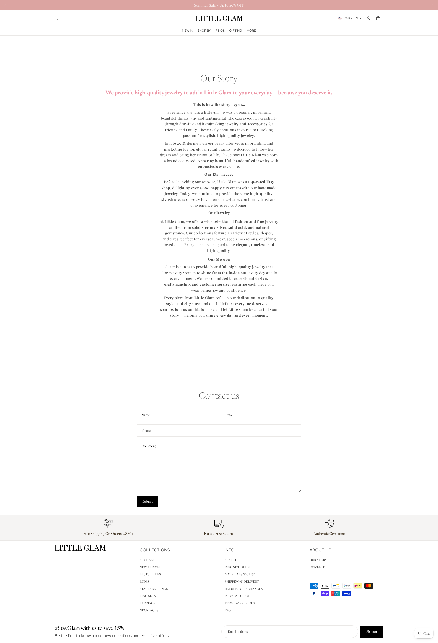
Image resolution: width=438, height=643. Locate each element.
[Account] (368, 18)
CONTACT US (319, 567)
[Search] (56, 18)
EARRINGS (147, 603)
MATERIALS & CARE (240, 574)
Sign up (371, 631)
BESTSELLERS (150, 574)
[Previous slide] (5, 5)
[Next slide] (433, 5)
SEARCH (231, 560)
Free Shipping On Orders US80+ (108, 534)
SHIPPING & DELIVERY (242, 581)
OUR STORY (318, 560)
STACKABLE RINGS (154, 588)
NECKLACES (149, 610)
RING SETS (148, 596)
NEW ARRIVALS (151, 567)
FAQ (228, 610)
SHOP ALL (147, 560)
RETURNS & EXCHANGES (244, 588)
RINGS (144, 581)
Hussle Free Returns (219, 534)
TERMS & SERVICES (240, 603)
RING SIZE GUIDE (238, 567)
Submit (147, 501)
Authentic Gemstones (329, 534)
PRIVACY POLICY (237, 596)
